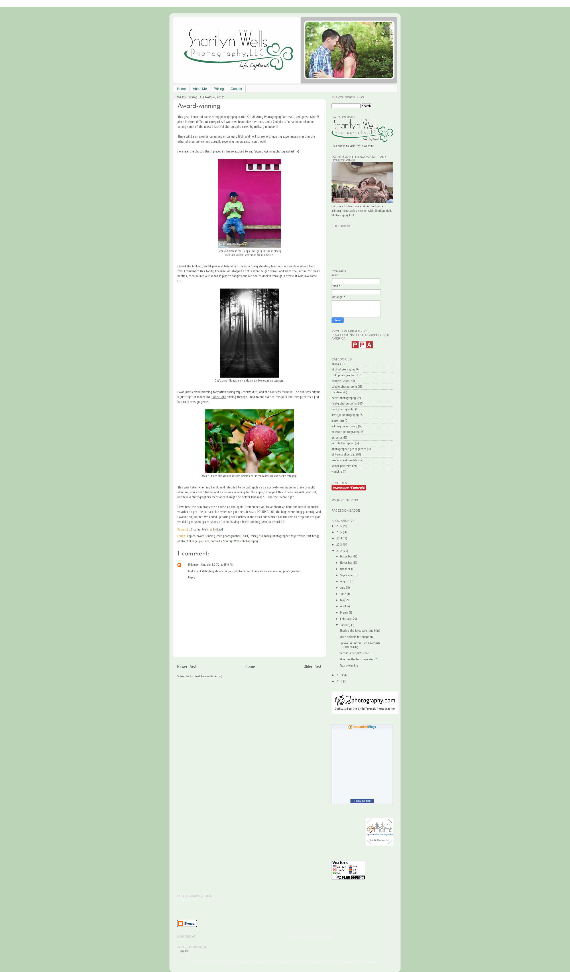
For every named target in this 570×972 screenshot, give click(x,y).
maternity (338, 421)
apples (191, 536)
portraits (216, 541)
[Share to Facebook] (254, 529)
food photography (343, 409)
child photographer (228, 536)
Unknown (193, 565)
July (343, 588)
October (345, 569)
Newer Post (187, 666)
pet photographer (343, 443)
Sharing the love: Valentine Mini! (360, 630)
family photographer (277, 536)
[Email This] (242, 529)
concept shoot (341, 381)
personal (337, 437)
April (343, 606)
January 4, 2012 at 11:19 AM (217, 565)
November (346, 563)
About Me (200, 89)
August (345, 581)
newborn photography (346, 432)
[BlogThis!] (246, 529)
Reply (191, 577)
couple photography (344, 386)
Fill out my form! (187, 900)
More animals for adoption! (356, 637)
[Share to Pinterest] (258, 529)
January (345, 625)
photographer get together (349, 449)
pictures (204, 541)
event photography (344, 398)
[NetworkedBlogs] (362, 728)
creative (337, 392)
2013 (339, 545)
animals (336, 364)
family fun (257, 536)
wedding (337, 472)
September (347, 575)
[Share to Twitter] (250, 529)
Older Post (313, 666)
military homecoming (344, 426)
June (343, 594)
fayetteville (298, 536)
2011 (339, 675)
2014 (339, 538)
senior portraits (341, 466)
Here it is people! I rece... (355, 653)
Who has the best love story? (358, 659)
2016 (339, 526)
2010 (339, 681)
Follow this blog (362, 800)
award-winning (206, 536)
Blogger (372, 962)
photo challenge (187, 541)
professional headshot (346, 460)
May (343, 600)
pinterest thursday (343, 454)
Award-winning (349, 665)
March (344, 612)
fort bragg (313, 536)
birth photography (343, 369)
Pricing (219, 89)
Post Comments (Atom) (208, 676)
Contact (236, 89)
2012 (339, 551)
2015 (339, 532)
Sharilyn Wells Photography (240, 541)
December (346, 556)
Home (181, 89)
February (346, 619)
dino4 (346, 962)
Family (245, 536)
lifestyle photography (345, 415)
